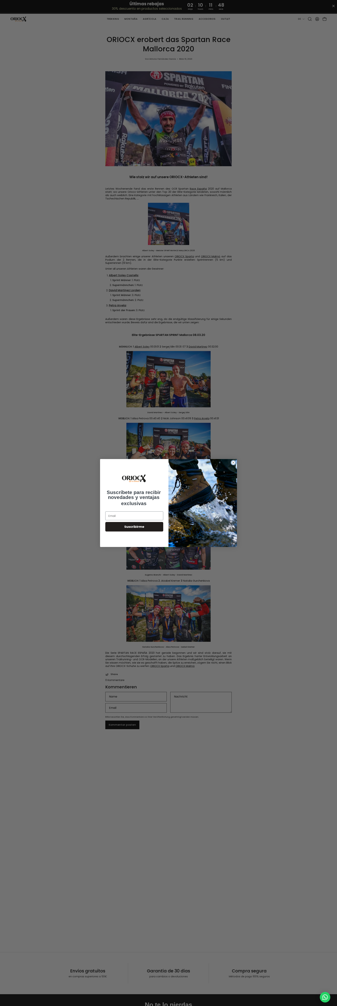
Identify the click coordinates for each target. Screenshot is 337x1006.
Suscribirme (134, 526)
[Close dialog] (233, 462)
